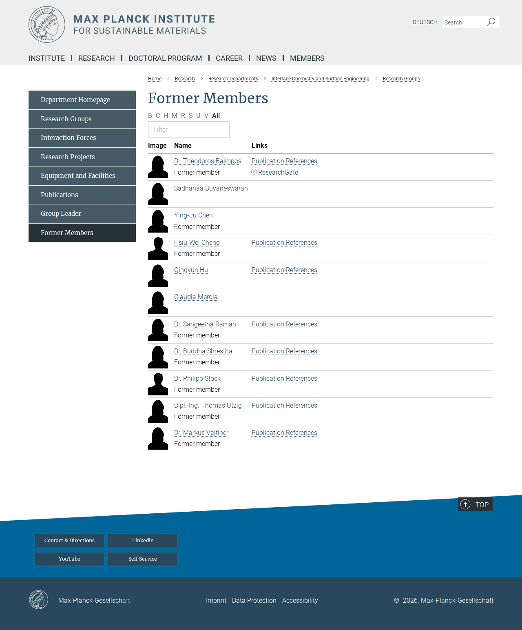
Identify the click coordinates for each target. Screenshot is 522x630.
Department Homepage (75, 100)
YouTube (69, 559)
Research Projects (68, 157)
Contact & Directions (69, 540)
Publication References (284, 161)
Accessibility (300, 600)
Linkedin (143, 540)
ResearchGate (278, 172)
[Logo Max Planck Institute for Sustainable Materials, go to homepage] (181, 24)
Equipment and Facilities (78, 176)
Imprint (216, 600)
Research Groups (66, 119)
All (216, 116)
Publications (59, 195)
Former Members (67, 233)
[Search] (491, 22)
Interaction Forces (68, 138)
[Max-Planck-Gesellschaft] (43, 600)
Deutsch (425, 22)
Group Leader (61, 213)
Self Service (142, 559)
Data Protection (254, 600)
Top (482, 505)
